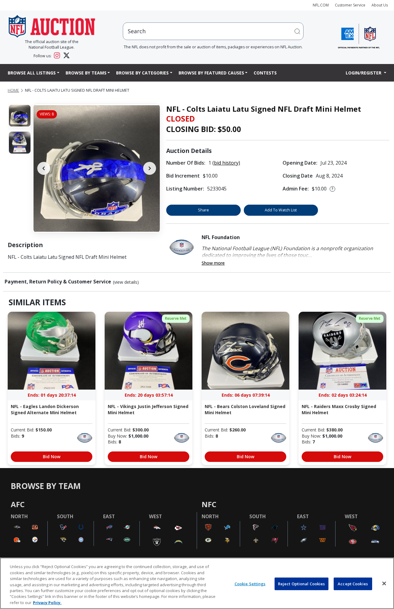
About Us (380, 5)
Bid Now (51, 456)
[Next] (149, 168)
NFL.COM (321, 5)
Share (203, 210)
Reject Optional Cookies (301, 583)
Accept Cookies (353, 583)
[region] (197, 583)
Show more (213, 263)
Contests (265, 73)
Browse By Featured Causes (211, 73)
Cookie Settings (250, 583)
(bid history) (226, 162)
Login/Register (364, 73)
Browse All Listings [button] (32, 73)
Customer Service (350, 5)
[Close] (384, 583)
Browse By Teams (86, 73)
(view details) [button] (126, 282)
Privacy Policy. (47, 602)
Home (13, 90)
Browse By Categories (142, 73)
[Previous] (43, 168)
